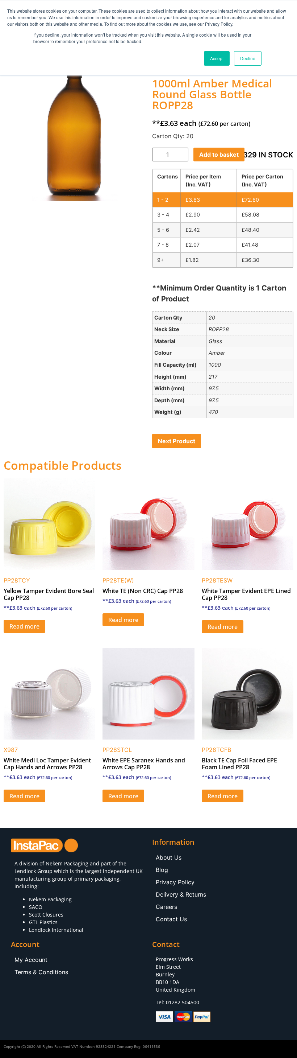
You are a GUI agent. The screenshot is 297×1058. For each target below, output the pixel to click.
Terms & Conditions (41, 972)
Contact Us (171, 919)
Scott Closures (46, 914)
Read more (24, 626)
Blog (162, 869)
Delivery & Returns (181, 894)
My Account (30, 959)
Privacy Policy (175, 882)
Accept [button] (216, 58)
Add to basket (219, 154)
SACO (35, 906)
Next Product (176, 441)
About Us (168, 857)
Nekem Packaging (67, 863)
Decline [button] (247, 58)
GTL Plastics (43, 922)
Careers (166, 906)
